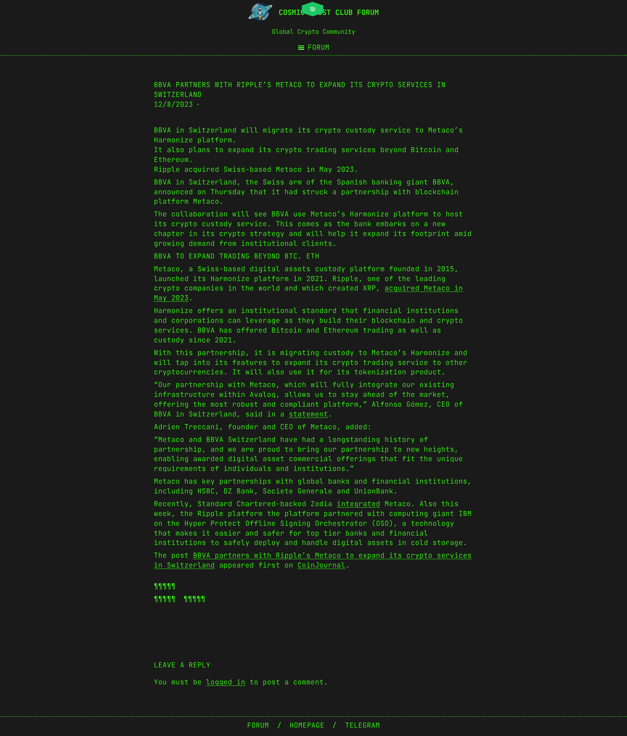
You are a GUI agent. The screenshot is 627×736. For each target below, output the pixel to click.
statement (308, 414)
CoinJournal (321, 565)
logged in (225, 682)
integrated (358, 503)
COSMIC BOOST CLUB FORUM (329, 12)
